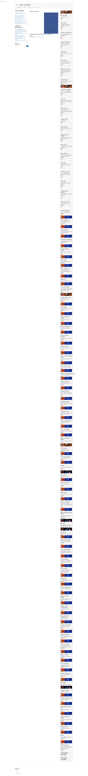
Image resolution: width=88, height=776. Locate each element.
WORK (24, 7)
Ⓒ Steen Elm (18, 773)
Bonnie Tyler (42, 37)
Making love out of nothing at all (20, 15)
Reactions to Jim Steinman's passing (21, 31)
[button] (51, 23)
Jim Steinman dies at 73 (19, 32)
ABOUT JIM (19, 7)
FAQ (16, 771)
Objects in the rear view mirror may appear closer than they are (20, 22)
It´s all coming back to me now (20, 16)
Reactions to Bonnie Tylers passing (20, 29)
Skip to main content (3, 1)
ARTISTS (29, 7)
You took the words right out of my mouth (21, 23)
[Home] (18, 4)
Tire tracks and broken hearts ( (35, 37)
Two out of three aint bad (19, 17)
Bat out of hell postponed (19, 37)
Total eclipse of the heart (19, 12)
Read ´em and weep (18, 19)
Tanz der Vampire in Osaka (19, 35)
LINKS (39, 7)
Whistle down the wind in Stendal (20, 36)
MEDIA (34, 7)
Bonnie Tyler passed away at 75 (20, 30)
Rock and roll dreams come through (21, 18)
